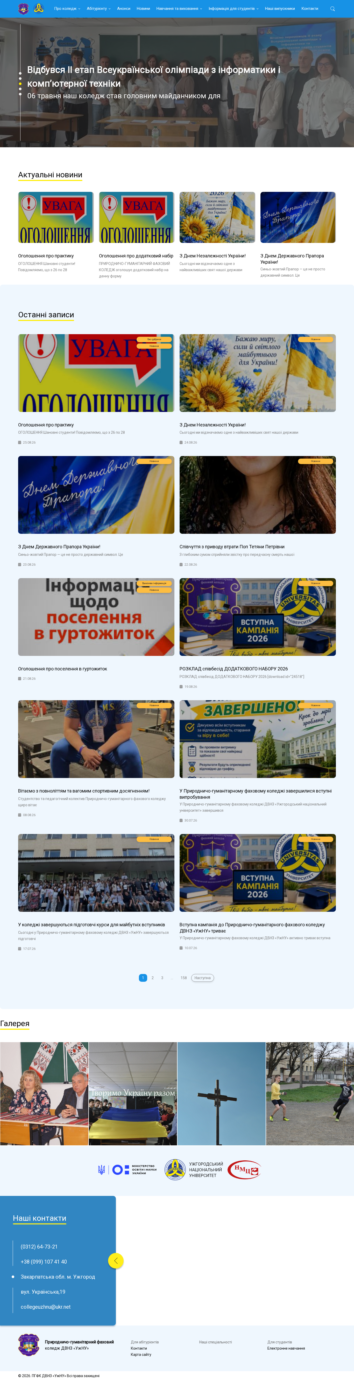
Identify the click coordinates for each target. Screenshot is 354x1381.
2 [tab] (20, 78)
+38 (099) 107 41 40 (44, 1262)
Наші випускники (280, 8)
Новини (143, 8)
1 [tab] (20, 73)
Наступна (203, 978)
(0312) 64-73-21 (39, 1247)
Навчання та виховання (177, 8)
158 (184, 978)
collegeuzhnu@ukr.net (46, 1307)
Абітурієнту (97, 8)
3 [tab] (20, 83)
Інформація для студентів (232, 8)
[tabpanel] (177, 82)
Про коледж (65, 8)
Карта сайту (141, 1354)
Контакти (309, 8)
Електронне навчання (286, 1348)
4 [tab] (20, 89)
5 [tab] (20, 94)
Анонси (123, 8)
